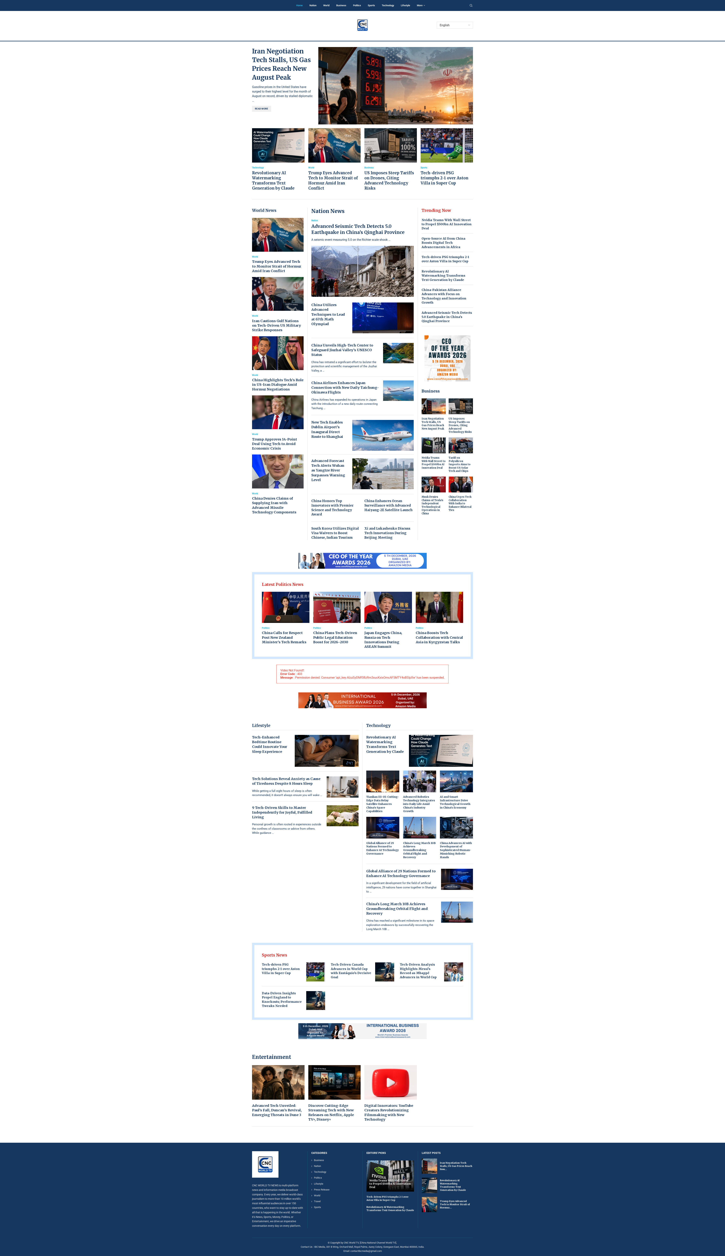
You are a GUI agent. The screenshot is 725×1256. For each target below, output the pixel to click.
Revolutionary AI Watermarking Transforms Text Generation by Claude (443, 275)
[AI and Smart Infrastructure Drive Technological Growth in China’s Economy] (456, 790)
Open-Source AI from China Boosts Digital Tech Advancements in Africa (443, 243)
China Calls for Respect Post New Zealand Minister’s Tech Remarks (284, 637)
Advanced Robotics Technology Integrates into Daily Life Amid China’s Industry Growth (419, 804)
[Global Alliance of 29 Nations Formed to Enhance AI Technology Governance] (382, 836)
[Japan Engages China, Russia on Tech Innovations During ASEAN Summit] (388, 620)
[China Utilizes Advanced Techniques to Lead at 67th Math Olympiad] (383, 317)
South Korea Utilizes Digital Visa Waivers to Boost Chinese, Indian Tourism (335, 533)
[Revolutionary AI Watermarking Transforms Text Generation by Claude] (278, 159)
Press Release (321, 1189)
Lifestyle (405, 5)
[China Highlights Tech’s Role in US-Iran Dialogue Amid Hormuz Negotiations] (278, 364)
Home (299, 5)
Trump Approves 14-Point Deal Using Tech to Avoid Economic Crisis (274, 444)
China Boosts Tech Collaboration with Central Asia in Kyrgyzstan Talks (439, 637)
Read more (261, 108)
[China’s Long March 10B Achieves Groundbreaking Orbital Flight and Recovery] (419, 838)
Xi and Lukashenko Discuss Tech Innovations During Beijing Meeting (387, 533)
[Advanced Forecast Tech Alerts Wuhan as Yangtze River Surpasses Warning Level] (383, 473)
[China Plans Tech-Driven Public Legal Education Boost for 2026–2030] (337, 618)
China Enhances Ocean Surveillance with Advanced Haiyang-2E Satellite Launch (388, 505)
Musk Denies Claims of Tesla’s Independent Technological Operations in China (432, 505)
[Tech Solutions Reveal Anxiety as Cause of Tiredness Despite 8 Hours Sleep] (343, 787)
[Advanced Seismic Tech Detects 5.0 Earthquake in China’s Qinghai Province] (362, 258)
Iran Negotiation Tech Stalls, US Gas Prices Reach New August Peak (433, 423)
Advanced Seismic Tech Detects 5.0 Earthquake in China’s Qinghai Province (358, 229)
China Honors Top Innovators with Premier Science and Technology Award (332, 507)
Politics (357, 5)
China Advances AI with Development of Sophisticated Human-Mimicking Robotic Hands (456, 850)
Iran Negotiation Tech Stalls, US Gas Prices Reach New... (456, 1166)
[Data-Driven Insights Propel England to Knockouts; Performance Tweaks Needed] (315, 1000)
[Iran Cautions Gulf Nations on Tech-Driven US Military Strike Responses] (278, 304)
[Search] (471, 5)
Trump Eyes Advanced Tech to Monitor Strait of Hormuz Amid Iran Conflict (276, 266)
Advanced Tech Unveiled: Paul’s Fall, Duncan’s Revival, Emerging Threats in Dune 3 (277, 1110)
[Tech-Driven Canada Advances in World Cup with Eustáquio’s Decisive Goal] (384, 971)
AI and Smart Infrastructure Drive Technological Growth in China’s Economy (455, 802)
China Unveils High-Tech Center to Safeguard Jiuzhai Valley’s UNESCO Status (342, 350)
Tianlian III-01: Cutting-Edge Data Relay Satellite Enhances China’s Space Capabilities (382, 804)
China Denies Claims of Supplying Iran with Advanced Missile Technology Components (274, 505)
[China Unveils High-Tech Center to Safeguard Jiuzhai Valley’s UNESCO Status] (398, 353)
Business (341, 5)
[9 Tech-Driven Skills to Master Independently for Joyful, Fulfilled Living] (343, 815)
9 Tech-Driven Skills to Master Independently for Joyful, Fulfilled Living (282, 812)
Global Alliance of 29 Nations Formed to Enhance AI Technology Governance (382, 848)
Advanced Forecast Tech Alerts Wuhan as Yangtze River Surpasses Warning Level (328, 470)
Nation (312, 5)
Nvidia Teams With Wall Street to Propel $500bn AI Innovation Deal (447, 224)
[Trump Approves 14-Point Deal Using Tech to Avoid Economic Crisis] (278, 423)
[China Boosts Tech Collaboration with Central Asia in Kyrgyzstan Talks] (439, 618)
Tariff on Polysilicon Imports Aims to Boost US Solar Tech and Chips (459, 464)
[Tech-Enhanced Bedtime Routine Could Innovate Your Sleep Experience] (327, 751)
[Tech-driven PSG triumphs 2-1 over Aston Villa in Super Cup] (447, 157)
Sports (371, 5)
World (326, 5)
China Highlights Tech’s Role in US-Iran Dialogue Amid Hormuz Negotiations (277, 384)
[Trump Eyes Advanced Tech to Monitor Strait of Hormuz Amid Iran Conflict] (334, 159)
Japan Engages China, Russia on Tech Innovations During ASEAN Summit (383, 640)
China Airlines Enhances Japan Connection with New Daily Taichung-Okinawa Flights (345, 387)
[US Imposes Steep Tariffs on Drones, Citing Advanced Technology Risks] (390, 159)
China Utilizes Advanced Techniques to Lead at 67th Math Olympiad (328, 314)
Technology (388, 5)
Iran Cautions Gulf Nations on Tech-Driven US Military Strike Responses (276, 325)
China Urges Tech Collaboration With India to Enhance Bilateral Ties (460, 503)
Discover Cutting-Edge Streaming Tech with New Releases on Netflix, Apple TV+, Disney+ (331, 1112)
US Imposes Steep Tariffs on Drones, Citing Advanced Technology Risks (460, 425)
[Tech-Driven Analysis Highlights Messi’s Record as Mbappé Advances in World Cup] (453, 971)
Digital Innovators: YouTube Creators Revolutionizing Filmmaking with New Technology (388, 1112)
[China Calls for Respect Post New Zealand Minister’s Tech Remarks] (285, 618)
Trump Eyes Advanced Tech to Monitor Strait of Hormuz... (455, 1204)
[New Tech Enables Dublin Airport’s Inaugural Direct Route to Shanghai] (383, 435)
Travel (317, 1201)
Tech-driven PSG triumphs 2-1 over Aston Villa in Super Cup (444, 178)
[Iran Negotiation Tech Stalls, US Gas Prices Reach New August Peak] (395, 85)
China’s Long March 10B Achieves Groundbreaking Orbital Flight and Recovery (419, 850)
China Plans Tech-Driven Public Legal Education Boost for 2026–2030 (335, 637)
